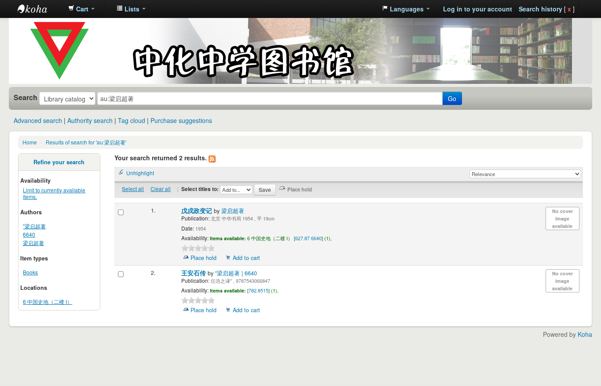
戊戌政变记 (197, 210)
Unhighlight (140, 173)
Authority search (90, 120)
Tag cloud (131, 120)
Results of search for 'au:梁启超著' (86, 142)
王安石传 (194, 273)
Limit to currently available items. (54, 193)
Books (30, 272)
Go (452, 98)
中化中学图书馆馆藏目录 (40, 9)
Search (25, 97)
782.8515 (258, 290)
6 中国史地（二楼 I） (47, 301)
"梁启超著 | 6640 (236, 273)
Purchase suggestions (181, 120)
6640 (29, 234)
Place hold (203, 258)
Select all (133, 188)
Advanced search (38, 120)
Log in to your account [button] (477, 8)
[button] (81, 9)
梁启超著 (33, 242)
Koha (585, 334)
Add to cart (246, 258)
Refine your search (58, 162)
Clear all (160, 188)
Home (29, 142)
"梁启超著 (34, 226)
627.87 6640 (308, 238)
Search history (540, 8)
